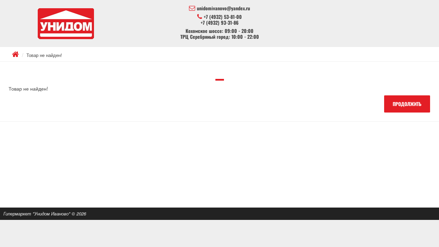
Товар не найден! (44, 55)
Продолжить (407, 103)
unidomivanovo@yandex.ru (223, 8)
